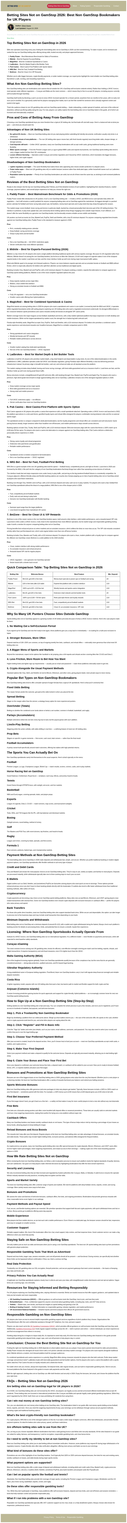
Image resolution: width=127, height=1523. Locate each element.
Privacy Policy (49, 1517)
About (75, 6)
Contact (116, 6)
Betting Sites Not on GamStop (58, 6)
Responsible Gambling (102, 6)
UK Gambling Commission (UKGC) (42, 1326)
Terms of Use (60, 1517)
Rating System (85, 6)
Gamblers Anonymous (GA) (25, 1329)
